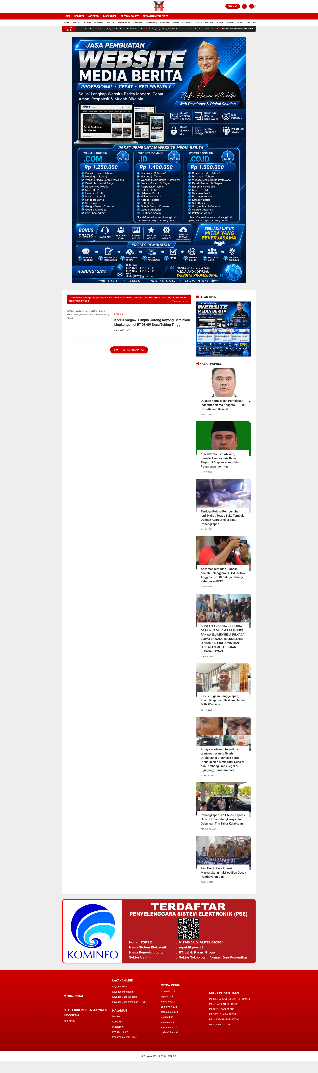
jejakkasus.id (168, 1022)
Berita (76, 22)
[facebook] (63, 6)
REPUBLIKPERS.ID (168, 1056)
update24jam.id (169, 1032)
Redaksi (79, 16)
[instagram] (72, 6)
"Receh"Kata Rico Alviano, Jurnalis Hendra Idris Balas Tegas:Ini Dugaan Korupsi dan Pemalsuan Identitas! (220, 460)
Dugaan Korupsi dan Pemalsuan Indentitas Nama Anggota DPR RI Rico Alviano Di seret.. (223, 405)
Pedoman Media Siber (155, 16)
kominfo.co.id (168, 991)
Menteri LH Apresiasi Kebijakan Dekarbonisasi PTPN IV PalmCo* (80, 29)
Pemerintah (124, 22)
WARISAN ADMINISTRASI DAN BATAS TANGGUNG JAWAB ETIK (211, 29)
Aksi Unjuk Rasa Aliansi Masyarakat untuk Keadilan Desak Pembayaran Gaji (223, 872)
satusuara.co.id (169, 1011)
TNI (248, 22)
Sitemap (233, 6)
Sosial (220, 22)
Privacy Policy (130, 16)
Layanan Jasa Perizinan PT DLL (129, 1001)
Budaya (230, 22)
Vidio (255, 22)
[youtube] (77, 6)
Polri (240, 22)
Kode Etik (93, 16)
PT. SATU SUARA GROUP (223, 1014)
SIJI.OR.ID (69, 1021)
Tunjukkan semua (180, 301)
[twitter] (68, 6)
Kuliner (209, 22)
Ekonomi (186, 22)
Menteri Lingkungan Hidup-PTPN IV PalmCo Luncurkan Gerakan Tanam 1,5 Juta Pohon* (145, 29)
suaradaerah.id (169, 1027)
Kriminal (138, 22)
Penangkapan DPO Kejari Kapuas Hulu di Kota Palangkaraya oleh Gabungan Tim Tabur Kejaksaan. (223, 819)
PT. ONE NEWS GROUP (221, 1009)
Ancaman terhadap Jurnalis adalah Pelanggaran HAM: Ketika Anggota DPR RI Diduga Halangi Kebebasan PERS (223, 575)
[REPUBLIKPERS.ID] (159, 11)
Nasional (99, 22)
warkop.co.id (168, 1001)
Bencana (164, 22)
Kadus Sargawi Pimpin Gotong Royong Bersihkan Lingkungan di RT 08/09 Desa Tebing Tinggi (152, 322)
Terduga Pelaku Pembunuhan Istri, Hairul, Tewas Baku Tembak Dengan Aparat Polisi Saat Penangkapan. (222, 518)
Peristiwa (151, 22)
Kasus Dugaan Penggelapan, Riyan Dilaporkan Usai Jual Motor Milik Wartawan (223, 700)
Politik (110, 22)
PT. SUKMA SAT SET (220, 1024)
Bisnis (176, 22)
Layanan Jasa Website (124, 996)
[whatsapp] (74, 1002)
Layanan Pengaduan (123, 991)
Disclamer (118, 1026)
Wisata (198, 22)
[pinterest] (78, 1002)
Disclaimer (110, 16)
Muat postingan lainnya (129, 349)
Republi (118, 314)
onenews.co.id (169, 1006)
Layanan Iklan (119, 986)
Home (67, 16)
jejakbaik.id (167, 1017)
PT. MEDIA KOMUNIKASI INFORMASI (229, 999)
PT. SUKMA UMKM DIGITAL (224, 1019)
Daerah (87, 22)
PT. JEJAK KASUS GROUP (223, 1004)
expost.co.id (167, 996)
